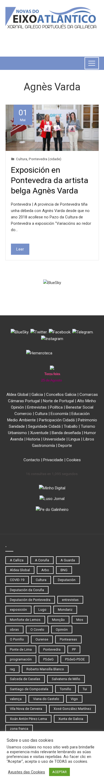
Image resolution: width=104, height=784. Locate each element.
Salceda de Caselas (25, 679)
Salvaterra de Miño (66, 679)
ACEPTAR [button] (59, 772)
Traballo (71, 426)
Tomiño (65, 689)
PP (74, 649)
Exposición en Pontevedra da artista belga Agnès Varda (49, 180)
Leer (20, 249)
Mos (79, 620)
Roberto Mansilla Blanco (45, 669)
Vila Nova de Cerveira (26, 709)
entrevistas (70, 600)
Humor (90, 432)
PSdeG (48, 659)
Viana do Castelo (46, 699)
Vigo (74, 699)
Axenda (16, 439)
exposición (18, 610)
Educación (80, 413)
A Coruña (42, 560)
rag (12, 669)
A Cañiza (16, 560)
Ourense (41, 639)
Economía (59, 413)
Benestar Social (79, 407)
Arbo (45, 570)
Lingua (74, 439)
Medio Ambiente (21, 420)
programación (21, 659)
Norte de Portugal (58, 401)
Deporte (65, 445)
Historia (33, 439)
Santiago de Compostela (29, 689)
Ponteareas (68, 639)
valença (16, 699)
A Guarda (68, 560)
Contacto (31, 459)
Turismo (88, 426)
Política (56, 407)
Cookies (73, 459)
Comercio (23, 413)
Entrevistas (37, 407)
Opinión (17, 407)
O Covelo (37, 630)
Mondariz (65, 610)
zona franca (19, 729)
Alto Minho (86, 401)
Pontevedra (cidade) (45, 159)
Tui (85, 689)
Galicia (37, 394)
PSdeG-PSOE (75, 659)
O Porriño (17, 639)
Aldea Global (17, 394)
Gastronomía (43, 445)
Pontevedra (52, 649)
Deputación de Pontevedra (30, 600)
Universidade (54, 439)
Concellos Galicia (61, 394)
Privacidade (53, 459)
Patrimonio (87, 420)
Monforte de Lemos (25, 620)
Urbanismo (17, 432)
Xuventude (39, 432)
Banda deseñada (66, 432)
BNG (64, 570)
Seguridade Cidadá (44, 426)
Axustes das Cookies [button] (26, 772)
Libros (88, 439)
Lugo (42, 610)
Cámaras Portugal (24, 401)
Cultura (21, 159)
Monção (58, 620)
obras (14, 630)
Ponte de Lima (21, 649)
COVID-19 (17, 580)
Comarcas (88, 394)
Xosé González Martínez (72, 709)
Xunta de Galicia (70, 719)
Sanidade (17, 426)
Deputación (66, 580)
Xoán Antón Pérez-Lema (28, 719)
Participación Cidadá (57, 420)
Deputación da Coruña (27, 590)
